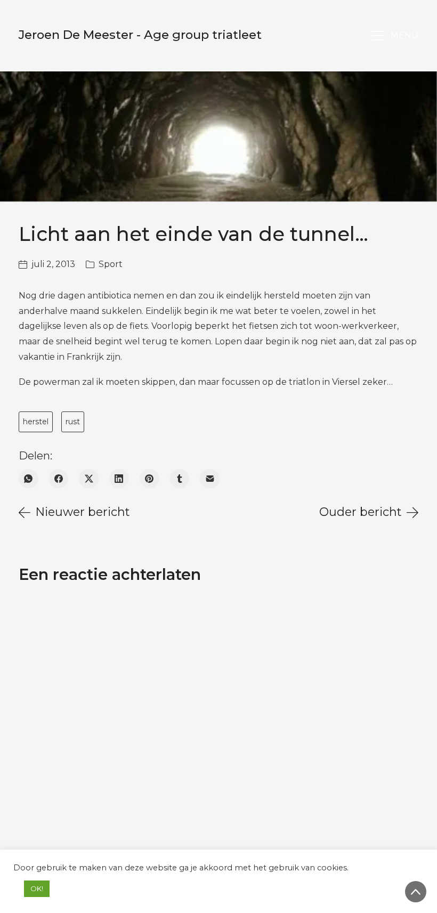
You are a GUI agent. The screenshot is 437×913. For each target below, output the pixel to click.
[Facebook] (59, 479)
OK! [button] (36, 888)
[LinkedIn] (119, 479)
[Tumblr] (180, 479)
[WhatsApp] (28, 479)
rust (73, 421)
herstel (35, 421)
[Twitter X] (89, 479)
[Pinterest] (149, 479)
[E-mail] (210, 479)
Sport (111, 264)
